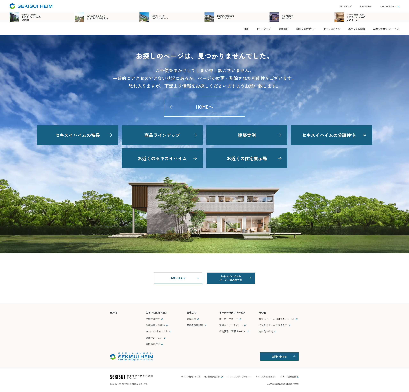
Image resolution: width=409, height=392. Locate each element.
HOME (113, 312)
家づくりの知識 (356, 28)
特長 (246, 28)
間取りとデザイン (306, 28)
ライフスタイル (332, 28)
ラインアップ (263, 28)
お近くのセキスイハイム (386, 28)
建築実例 (283, 28)
